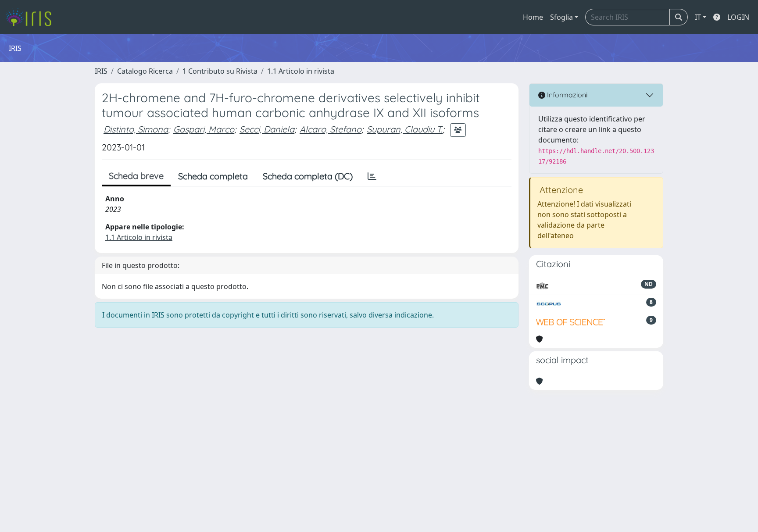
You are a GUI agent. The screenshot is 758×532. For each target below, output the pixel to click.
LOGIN (738, 17)
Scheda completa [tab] (213, 176)
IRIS (101, 71)
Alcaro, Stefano (330, 129)
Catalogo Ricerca (145, 71)
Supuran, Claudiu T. (405, 129)
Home (533, 17)
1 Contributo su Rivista (219, 71)
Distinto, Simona (136, 129)
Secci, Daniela (267, 129)
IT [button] (698, 17)
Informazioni (566, 94)
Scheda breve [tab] (136, 175)
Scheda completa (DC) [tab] (308, 176)
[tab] (372, 176)
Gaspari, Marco (203, 129)
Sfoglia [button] (561, 17)
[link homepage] (31, 17)
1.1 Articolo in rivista (300, 71)
